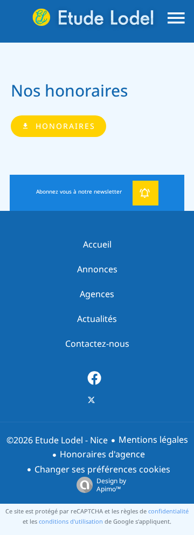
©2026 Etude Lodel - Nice (57, 440)
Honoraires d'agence (102, 454)
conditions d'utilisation (71, 521)
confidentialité (168, 511)
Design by (111, 484)
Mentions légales (153, 440)
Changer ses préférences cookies (102, 469)
